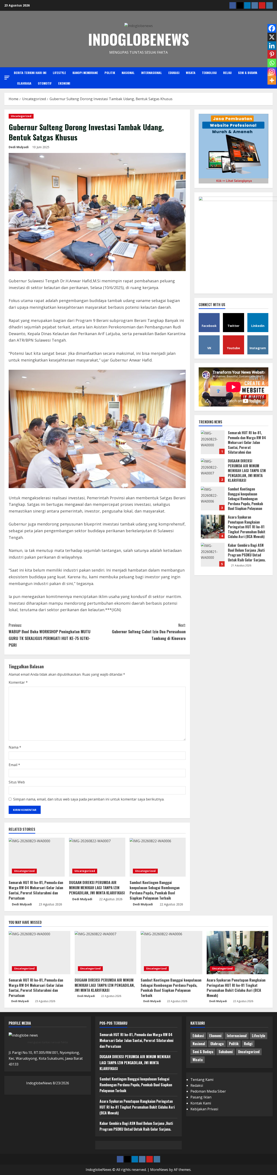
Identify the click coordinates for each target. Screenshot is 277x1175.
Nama (15, 747)
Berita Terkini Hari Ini (30, 72)
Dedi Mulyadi (19, 147)
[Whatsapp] (271, 63)
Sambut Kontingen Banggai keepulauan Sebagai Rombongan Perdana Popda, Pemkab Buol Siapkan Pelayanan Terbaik (155, 890)
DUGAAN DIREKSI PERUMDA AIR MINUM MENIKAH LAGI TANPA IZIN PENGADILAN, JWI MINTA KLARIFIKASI (97, 887)
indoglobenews (138, 39)
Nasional (128, 72)
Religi (227, 72)
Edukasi (173, 72)
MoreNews (159, 1169)
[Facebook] (271, 28)
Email (14, 764)
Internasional (151, 72)
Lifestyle (59, 72)
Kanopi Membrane (85, 72)
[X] (271, 37)
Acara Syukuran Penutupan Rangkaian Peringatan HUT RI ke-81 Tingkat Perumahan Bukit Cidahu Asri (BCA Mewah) (213, 526)
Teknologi (209, 72)
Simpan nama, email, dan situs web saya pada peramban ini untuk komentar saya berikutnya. (88, 799)
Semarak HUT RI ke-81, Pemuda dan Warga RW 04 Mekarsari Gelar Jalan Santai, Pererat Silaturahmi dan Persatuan (36, 890)
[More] (271, 80)
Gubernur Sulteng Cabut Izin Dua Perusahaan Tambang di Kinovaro (149, 631)
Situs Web (17, 782)
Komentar (18, 682)
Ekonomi (64, 83)
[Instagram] (271, 71)
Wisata (190, 72)
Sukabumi (226, 1051)
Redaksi (196, 1085)
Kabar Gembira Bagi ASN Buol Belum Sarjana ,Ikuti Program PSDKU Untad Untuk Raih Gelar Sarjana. (213, 555)
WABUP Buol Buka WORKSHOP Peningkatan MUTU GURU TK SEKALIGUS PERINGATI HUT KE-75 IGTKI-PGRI (49, 635)
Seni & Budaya (247, 72)
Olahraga (24, 83)
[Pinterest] (271, 54)
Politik (110, 72)
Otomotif (45, 83)
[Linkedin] (271, 45)
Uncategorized (21, 116)
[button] (7, 77)
